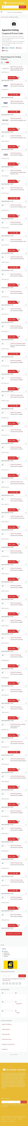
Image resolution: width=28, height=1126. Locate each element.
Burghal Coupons (5, 400)
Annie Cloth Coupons (5, 72)
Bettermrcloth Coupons (5, 833)
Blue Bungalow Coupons (5, 660)
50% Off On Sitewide (15, 447)
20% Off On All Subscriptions (18, 724)
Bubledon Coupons (5, 417)
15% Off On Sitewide (15, 153)
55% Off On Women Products (18, 343)
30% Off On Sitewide (15, 533)
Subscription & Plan (7, 1039)
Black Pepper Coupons (5, 747)
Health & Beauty (6, 1029)
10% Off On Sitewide (15, 118)
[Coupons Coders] (14, 3)
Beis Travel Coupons (5, 366)
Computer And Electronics (8, 1044)
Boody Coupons (5, 521)
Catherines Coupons (5, 158)
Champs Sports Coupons (5, 89)
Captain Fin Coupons (5, 210)
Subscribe (22, 975)
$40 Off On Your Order (16, 66)
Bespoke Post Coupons (5, 885)
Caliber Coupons (5, 262)
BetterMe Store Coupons (5, 851)
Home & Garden (6, 1034)
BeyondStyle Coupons (5, 816)
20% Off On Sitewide (15, 360)
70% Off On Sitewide (15, 205)
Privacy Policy (12, 1121)
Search (22, 6)
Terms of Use (4, 1121)
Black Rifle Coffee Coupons (5, 729)
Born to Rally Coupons (5, 504)
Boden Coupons (5, 556)
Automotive (4, 1049)
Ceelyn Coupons (5, 141)
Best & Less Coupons (5, 868)
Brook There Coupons (5, 435)
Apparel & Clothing (6, 1024)
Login (20, 12)
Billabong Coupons (5, 799)
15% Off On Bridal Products (17, 758)
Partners (14, 1119)
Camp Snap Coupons (5, 245)
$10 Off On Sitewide (15, 914)
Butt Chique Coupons (5, 383)
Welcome (3, 1119)
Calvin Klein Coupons (5, 279)
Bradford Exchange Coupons (5, 487)
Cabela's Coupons (5, 348)
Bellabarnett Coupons (5, 920)
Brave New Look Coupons (5, 469)
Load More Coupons (13, 933)
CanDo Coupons (5, 227)
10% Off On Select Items (16, 481)
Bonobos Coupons (5, 539)
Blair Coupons (5, 712)
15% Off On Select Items (16, 516)
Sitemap (9, 1119)
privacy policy (7, 980)
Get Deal (13, 94)
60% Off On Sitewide (15, 793)
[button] (5, 48)
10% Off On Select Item (16, 84)
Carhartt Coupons (5, 193)
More (21, 70)
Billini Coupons (5, 764)
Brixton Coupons (5, 452)
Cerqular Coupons (5, 124)
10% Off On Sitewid (15, 222)
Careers (20, 1119)
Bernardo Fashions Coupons (5, 902)
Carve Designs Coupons (5, 176)
